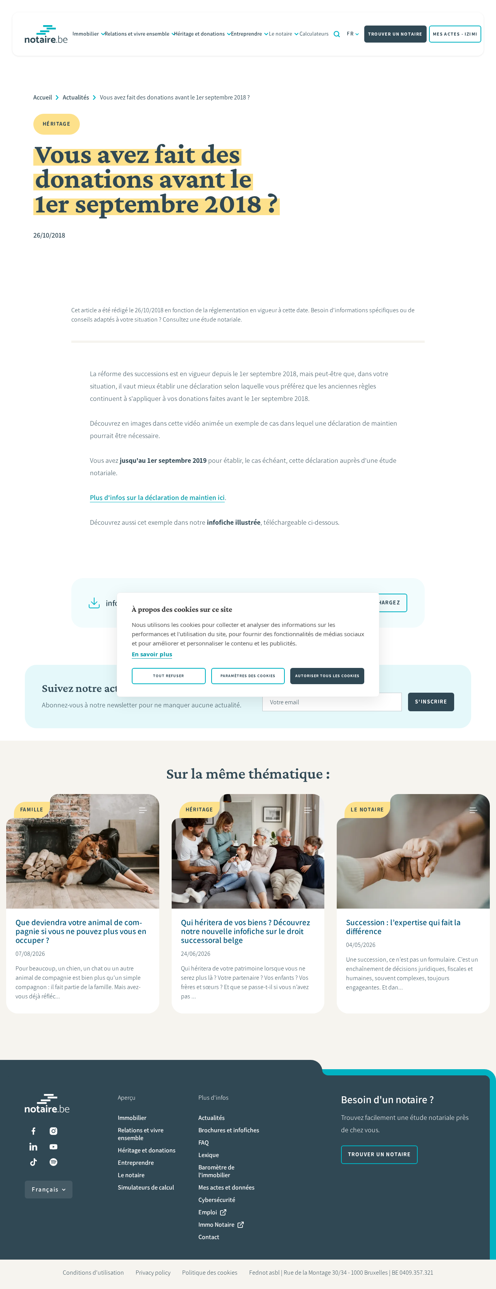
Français (45, 1189)
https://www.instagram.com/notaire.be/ (53, 1131)
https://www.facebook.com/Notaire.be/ (33, 1131)
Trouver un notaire (395, 34)
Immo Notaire (216, 1224)
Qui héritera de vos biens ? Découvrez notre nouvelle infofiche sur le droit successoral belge (245, 931)
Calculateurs (314, 34)
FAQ (203, 1142)
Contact (208, 1237)
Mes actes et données (226, 1187)
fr (350, 34)
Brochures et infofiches (228, 1130)
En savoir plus (152, 654)
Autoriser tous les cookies (327, 675)
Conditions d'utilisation (93, 1272)
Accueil (42, 97)
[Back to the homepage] (46, 34)
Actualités (76, 97)
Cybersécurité (216, 1199)
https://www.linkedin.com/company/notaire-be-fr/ (33, 1146)
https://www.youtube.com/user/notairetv (53, 1146)
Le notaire (280, 34)
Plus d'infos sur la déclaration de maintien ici (157, 497)
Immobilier (85, 34)
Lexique (208, 1155)
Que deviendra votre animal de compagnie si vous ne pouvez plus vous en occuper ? (81, 931)
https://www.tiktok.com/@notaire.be (33, 1162)
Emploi (207, 1212)
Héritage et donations (199, 34)
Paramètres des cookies (248, 675)
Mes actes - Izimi (455, 34)
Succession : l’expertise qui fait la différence (403, 927)
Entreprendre (246, 34)
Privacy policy (153, 1272)
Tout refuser (168, 675)
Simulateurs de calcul (146, 1187)
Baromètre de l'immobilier (216, 1171)
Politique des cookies (210, 1272)
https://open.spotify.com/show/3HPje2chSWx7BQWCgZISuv (53, 1162)
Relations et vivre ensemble (137, 34)
